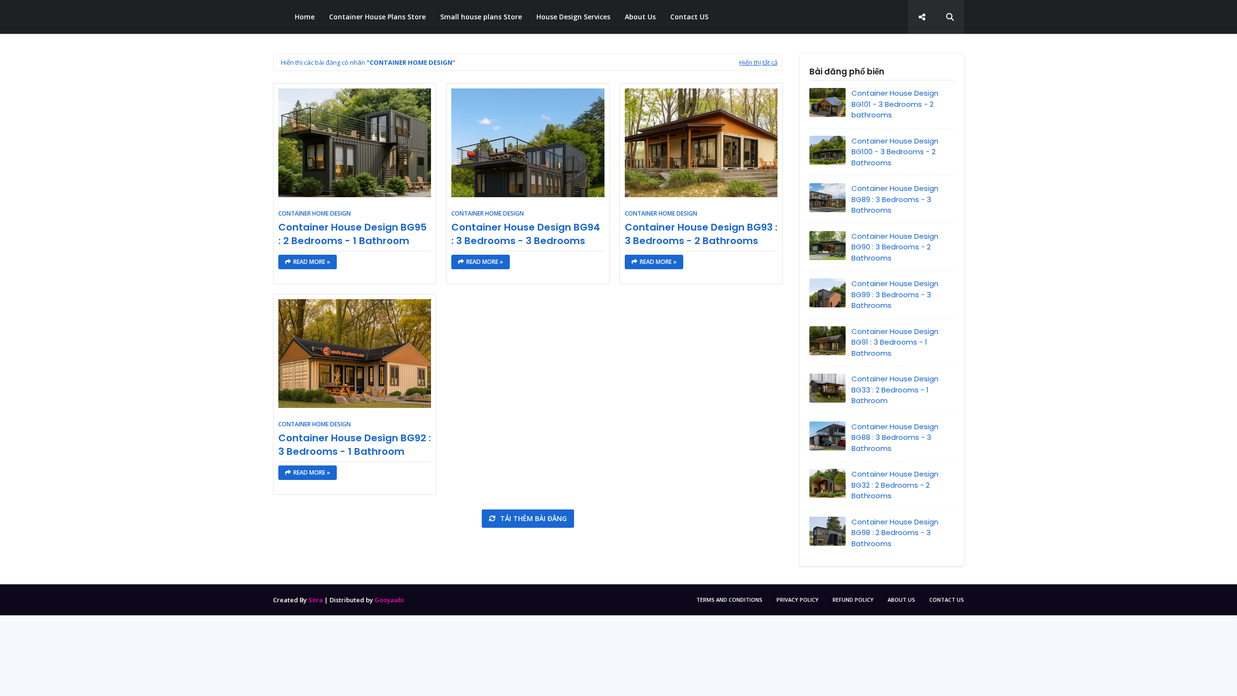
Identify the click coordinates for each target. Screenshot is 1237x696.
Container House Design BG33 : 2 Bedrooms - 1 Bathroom (894, 390)
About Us (901, 599)
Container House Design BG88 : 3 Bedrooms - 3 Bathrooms (894, 437)
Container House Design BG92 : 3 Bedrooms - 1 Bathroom (354, 444)
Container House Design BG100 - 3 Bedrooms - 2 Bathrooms (894, 152)
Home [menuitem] (305, 16)
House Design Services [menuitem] (573, 16)
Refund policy (853, 599)
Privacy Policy (798, 599)
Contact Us (946, 599)
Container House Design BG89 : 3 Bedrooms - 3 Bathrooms (894, 199)
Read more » (311, 262)
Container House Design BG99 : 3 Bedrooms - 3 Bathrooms (894, 294)
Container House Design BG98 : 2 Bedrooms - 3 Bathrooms (894, 533)
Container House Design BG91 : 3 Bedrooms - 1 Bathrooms (894, 342)
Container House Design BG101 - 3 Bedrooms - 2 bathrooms (894, 104)
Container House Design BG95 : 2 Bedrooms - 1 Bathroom (352, 233)
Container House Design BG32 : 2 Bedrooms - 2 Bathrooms (894, 485)
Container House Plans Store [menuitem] (377, 16)
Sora (315, 599)
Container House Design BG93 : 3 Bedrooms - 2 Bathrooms (701, 233)
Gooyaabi (389, 599)
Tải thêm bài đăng (532, 518)
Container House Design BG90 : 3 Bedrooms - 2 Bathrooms (894, 247)
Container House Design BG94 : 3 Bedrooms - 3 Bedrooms (525, 233)
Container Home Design (314, 213)
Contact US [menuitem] (689, 16)
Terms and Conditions (729, 599)
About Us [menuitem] (640, 16)
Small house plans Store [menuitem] (481, 16)
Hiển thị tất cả (758, 62)
